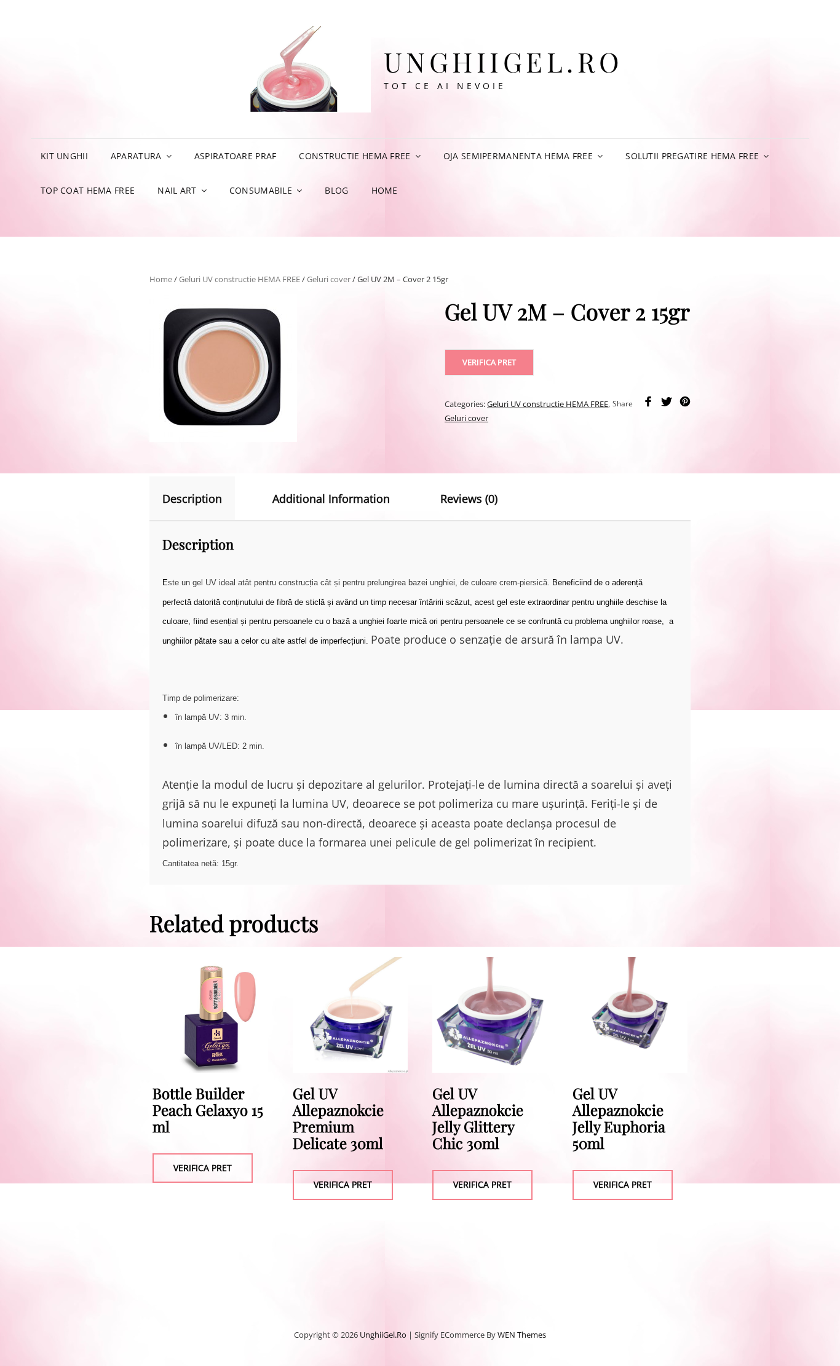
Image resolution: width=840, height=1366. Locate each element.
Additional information (331, 498)
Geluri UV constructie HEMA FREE (239, 279)
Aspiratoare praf (235, 156)
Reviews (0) (468, 498)
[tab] (202, 498)
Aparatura (136, 156)
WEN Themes (521, 1334)
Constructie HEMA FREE (354, 156)
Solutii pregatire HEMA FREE (692, 156)
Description (192, 498)
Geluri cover (329, 279)
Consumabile (260, 190)
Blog (336, 190)
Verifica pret (489, 362)
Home (384, 190)
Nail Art (176, 190)
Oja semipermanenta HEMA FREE (518, 156)
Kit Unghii (64, 156)
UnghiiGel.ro (504, 61)
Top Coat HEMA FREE (88, 190)
